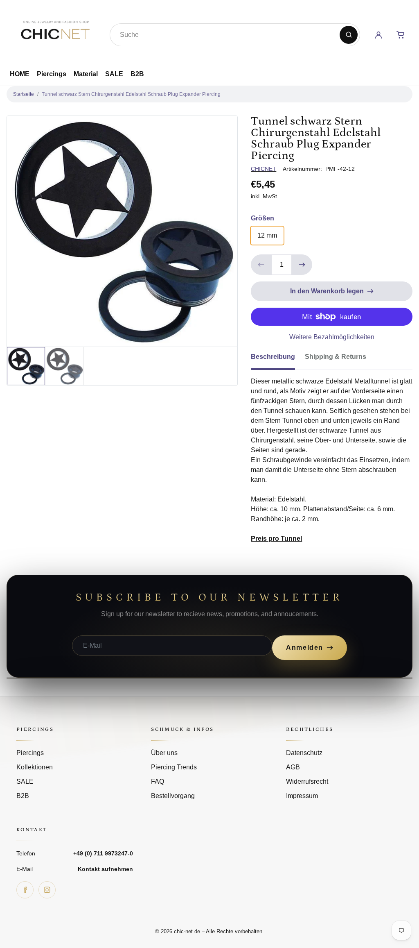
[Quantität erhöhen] (302, 264)
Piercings (51, 73)
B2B (137, 73)
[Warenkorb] (400, 34)
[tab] (278, 359)
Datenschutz (304, 752)
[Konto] (378, 34)
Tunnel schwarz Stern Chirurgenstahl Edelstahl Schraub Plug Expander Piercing (131, 94)
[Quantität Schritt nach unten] (261, 264)
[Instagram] (47, 889)
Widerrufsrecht (307, 781)
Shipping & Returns (335, 356)
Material (86, 73)
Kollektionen (34, 767)
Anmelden (304, 647)
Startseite (23, 94)
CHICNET (263, 169)
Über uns (164, 752)
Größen (262, 218)
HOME (19, 73)
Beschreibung (273, 356)
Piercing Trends (174, 767)
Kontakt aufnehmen (105, 869)
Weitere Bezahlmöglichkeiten (331, 336)
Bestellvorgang (173, 795)
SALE (114, 73)
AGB (293, 767)
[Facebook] (25, 889)
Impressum (302, 795)
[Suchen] (349, 35)
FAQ (157, 781)
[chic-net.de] (55, 33)
